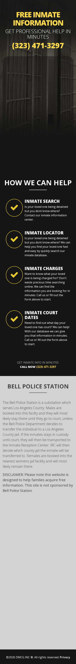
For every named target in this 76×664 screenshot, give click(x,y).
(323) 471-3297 (38, 45)
